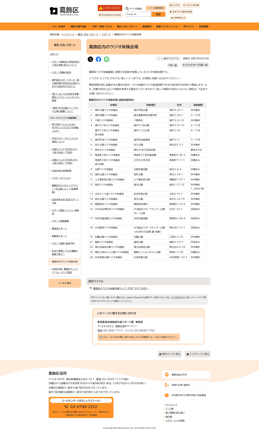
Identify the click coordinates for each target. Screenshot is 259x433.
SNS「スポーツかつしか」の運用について (65, 140)
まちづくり (188, 26)
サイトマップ (171, 405)
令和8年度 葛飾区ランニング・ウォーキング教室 (65, 270)
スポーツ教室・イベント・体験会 (65, 212)
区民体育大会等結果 (61, 171)
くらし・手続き (58, 26)
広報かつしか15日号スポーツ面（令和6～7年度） (65, 151)
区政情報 (203, 26)
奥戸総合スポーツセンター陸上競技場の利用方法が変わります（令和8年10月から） (66, 83)
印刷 (170, 65)
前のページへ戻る (171, 354)
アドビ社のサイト (178, 297)
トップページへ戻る (199, 354)
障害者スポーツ (59, 228)
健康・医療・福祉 (79, 26)
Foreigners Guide (111, 15)
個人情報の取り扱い (175, 413)
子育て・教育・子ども (101, 26)
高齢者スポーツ (59, 236)
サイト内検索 (135, 9)
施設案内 (146, 26)
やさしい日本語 (192, 5)
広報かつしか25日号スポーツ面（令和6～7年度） (65, 161)
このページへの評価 (175, 421)
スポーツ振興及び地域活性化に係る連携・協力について (66, 63)
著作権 (169, 417)
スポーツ (106, 34)
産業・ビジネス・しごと (167, 26)
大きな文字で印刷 (193, 65)
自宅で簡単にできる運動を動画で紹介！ (65, 252)
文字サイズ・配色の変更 (182, 12)
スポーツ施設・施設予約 (63, 243)
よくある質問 (64, 283)
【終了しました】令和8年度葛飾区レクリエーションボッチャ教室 (66, 97)
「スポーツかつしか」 (61, 178)
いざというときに (111, 8)
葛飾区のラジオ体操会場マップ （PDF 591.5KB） (120, 288)
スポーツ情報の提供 (61, 72)
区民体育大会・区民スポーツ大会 (65, 201)
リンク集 (169, 409)
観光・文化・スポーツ (127, 26)
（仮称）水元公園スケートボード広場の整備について (65, 109)
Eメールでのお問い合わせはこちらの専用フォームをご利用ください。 (140, 337)
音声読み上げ (179, 18)
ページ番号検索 (156, 8)
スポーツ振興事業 (60, 221)
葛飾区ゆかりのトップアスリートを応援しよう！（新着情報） (65, 188)
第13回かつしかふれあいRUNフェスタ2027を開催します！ (65, 127)
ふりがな (176, 5)
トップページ (68, 34)
